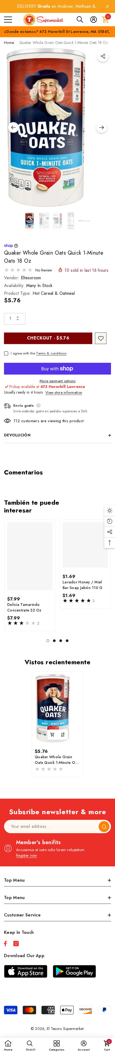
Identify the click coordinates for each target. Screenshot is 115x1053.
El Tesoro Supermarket (65, 1028)
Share (103, 56)
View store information (63, 392)
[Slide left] (13, 127)
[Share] (103, 56)
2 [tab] (54, 640)
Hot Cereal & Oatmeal (54, 293)
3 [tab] (60, 640)
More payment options (57, 381)
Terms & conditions (51, 353)
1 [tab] (48, 640)
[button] (80, 20)
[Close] (107, 6)
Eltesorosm (31, 278)
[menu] (8, 20)
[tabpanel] (29, 575)
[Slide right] (101, 127)
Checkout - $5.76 (48, 338)
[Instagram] (16, 943)
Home (9, 42)
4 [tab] (67, 640)
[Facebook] (5, 943)
